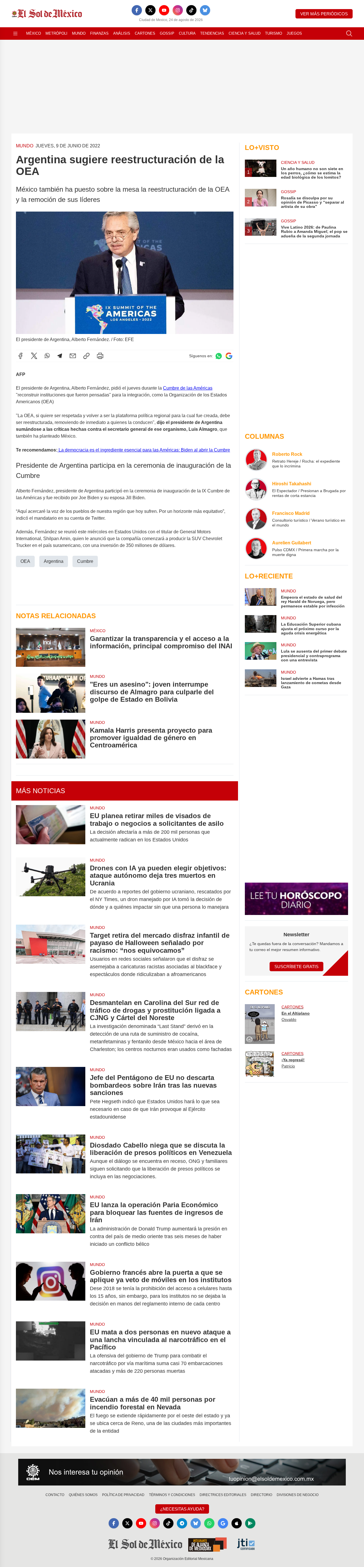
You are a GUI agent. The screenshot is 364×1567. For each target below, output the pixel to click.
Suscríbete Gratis (296, 966)
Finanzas (99, 33)
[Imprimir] (100, 355)
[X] (150, 10)
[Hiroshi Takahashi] (256, 489)
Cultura (187, 33)
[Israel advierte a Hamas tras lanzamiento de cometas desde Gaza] (260, 679)
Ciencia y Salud (244, 33)
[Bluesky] (205, 10)
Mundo (79, 33)
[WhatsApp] (47, 355)
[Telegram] (60, 355)
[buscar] (349, 33)
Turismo (273, 33)
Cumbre (85, 561)
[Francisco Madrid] (256, 518)
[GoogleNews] (223, 1523)
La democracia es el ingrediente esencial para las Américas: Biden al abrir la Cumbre (143, 450)
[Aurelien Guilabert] (256, 548)
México (33, 33)
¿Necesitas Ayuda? (182, 1509)
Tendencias (212, 33)
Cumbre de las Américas (187, 388)
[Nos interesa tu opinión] (182, 1472)
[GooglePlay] (250, 1523)
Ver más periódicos (324, 13)
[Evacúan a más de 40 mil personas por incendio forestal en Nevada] (50, 1415)
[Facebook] (137, 10)
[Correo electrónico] (72, 355)
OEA (25, 561)
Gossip (167, 33)
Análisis (121, 33)
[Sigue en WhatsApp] (218, 356)
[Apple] (236, 1523)
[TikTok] (191, 10)
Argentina (53, 561)
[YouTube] (164, 10)
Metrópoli (56, 33)
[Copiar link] (86, 355)
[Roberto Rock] (256, 459)
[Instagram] (178, 10)
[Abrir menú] (15, 33)
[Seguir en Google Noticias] (228, 356)
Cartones (145, 33)
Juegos (294, 33)
